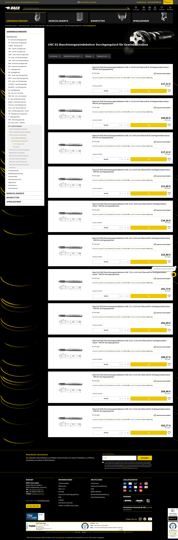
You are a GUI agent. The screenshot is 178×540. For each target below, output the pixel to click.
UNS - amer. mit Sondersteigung (18, 61)
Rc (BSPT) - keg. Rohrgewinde (17, 84)
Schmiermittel (12, 177)
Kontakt (61, 492)
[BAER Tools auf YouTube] (149, 519)
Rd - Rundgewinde (14, 72)
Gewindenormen (11, 37)
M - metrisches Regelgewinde (17, 40)
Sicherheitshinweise (98, 497)
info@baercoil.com (37, 494)
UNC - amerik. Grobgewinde (17, 49)
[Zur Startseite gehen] (12, 7)
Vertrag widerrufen (33, 506)
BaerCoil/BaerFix (15, 193)
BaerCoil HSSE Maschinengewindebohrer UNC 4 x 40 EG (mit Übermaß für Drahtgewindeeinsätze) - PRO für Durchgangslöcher (131, 68)
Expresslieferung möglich (88, 2)
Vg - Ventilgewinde (14, 90)
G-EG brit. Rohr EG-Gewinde (17, 159)
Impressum (95, 483)
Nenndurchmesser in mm (72, 56)
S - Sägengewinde (14, 117)
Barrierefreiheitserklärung (100, 494)
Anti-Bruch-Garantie (65, 503)
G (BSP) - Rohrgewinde (15, 46)
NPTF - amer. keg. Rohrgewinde (18, 78)
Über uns (61, 489)
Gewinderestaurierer (15, 179)
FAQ (59, 497)
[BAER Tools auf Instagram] (139, 519)
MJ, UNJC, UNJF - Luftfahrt (16, 123)
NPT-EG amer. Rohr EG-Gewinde (19, 165)
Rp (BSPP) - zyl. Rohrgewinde (17, 87)
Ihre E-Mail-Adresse (108, 454)
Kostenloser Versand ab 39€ (22, 2)
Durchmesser (53, 56)
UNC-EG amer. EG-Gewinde (17, 135)
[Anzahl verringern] (122, 91)
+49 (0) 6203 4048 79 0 (149, 2)
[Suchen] (128, 8)
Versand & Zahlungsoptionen (68, 494)
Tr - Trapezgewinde (14, 69)
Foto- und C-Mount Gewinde (17, 108)
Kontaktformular (43, 501)
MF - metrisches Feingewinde (17, 43)
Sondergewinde (13, 171)
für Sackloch (16, 147)
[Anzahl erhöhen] (128, 91)
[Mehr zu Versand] (136, 501)
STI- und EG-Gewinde (15, 126)
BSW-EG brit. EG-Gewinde (17, 153)
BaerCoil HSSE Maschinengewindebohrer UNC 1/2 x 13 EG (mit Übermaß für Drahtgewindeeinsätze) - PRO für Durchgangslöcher (131, 308)
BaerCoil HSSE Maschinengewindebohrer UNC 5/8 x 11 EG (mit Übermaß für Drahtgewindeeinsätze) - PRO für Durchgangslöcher (131, 376)
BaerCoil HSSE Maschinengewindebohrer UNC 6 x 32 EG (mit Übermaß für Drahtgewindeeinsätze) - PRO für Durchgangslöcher (131, 102)
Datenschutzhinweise (126, 466)
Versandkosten (60, 537)
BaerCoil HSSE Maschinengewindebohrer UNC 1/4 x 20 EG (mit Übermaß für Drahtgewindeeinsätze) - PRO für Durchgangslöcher (131, 171)
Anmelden (145, 458)
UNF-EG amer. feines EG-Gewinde (19, 150)
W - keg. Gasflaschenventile (16, 99)
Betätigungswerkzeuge (15, 174)
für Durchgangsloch (18, 144)
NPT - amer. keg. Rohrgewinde (17, 75)
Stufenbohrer (12, 185)
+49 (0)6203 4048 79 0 (35, 489)
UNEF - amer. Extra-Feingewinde (18, 55)
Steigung (88, 56)
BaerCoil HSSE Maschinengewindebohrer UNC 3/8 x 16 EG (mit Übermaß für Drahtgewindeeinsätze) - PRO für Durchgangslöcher (131, 239)
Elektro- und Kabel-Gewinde (17, 102)
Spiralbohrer (13, 201)
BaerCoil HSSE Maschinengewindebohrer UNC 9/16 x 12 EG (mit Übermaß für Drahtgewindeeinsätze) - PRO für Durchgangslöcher (129, 342)
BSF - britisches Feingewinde (17, 66)
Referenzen (62, 486)
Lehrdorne (12, 168)
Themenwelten (63, 483)
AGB (92, 489)
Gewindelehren (13, 188)
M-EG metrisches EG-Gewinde (18, 129)
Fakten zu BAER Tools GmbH (68, 505)
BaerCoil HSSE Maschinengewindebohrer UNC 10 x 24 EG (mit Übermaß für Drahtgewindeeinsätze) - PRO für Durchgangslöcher (131, 137)
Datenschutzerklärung (99, 486)
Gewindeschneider (16, 31)
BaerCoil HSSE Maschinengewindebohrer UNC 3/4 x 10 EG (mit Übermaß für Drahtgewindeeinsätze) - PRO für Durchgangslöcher (131, 410)
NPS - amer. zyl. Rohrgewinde (17, 81)
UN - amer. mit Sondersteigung (18, 58)
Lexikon (61, 500)
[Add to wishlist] (169, 91)
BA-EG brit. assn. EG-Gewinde (18, 162)
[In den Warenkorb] (148, 91)
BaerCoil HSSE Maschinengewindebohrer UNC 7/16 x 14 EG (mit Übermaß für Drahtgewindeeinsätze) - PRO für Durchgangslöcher (129, 273)
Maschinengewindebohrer (19, 141)
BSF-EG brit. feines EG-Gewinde (18, 156)
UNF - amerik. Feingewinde (16, 52)
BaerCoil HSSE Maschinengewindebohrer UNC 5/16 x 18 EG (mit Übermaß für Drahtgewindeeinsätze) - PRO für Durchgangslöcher (129, 205)
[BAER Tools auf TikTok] (144, 519)
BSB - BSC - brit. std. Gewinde (17, 96)
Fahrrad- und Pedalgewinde (17, 105)
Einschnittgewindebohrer (19, 138)
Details (106, 91)
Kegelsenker (12, 182)
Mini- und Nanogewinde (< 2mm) (18, 111)
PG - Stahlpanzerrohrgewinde (17, 114)
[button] (174, 274)
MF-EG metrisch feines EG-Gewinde (19, 132)
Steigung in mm (102, 56)
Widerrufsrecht (96, 492)
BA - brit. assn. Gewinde (15, 93)
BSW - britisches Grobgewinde (17, 63)
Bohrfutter (12, 197)
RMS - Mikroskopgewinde (16, 120)
